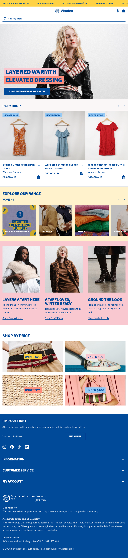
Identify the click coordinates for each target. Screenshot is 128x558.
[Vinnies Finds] (64, 11)
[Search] (5, 18)
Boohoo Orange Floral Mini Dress (18, 166)
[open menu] (4, 11)
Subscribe (75, 436)
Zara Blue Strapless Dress (61, 164)
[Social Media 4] (27, 447)
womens (8, 199)
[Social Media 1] (4, 447)
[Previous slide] (118, 106)
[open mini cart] (124, 11)
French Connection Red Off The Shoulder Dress (105, 166)
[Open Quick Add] (38, 177)
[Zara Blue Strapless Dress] (64, 135)
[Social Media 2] (12, 447)
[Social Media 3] (19, 447)
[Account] (117, 11)
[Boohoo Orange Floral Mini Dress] (21, 135)
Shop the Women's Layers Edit (27, 91)
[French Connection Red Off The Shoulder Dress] (106, 135)
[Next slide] (124, 106)
